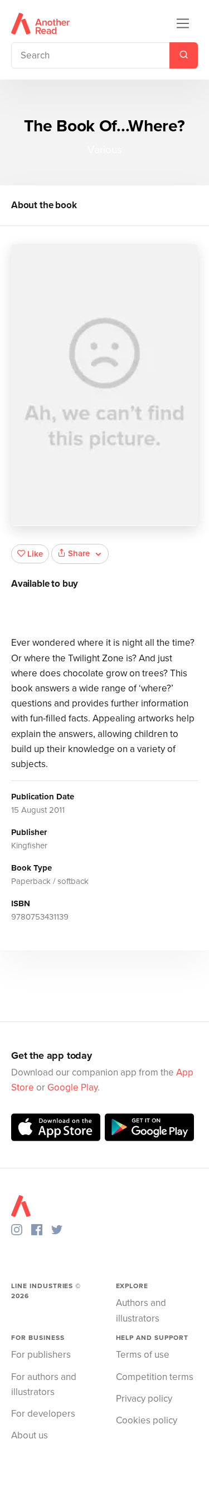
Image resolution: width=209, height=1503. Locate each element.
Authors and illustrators (141, 1310)
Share (79, 553)
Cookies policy (146, 1420)
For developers (43, 1414)
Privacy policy (144, 1398)
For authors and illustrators (43, 1384)
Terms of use (142, 1354)
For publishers (41, 1354)
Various (105, 150)
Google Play (72, 1087)
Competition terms (154, 1377)
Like (35, 554)
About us (29, 1435)
